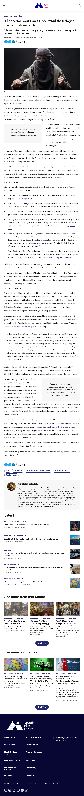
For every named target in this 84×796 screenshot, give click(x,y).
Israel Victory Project (12, 760)
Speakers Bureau (32, 744)
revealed (61, 367)
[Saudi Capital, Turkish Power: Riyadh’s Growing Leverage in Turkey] (75, 540)
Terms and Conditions (34, 752)
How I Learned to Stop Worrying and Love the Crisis (25, 581)
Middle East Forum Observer (15, 522)
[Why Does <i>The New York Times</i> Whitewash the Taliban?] (75, 526)
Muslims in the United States (38, 471)
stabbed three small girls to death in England (54, 427)
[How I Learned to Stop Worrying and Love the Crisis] (75, 583)
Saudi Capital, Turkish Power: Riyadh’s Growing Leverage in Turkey (31, 539)
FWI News (7, 550)
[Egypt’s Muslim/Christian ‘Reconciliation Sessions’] (16, 609)
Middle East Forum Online (13, 16)
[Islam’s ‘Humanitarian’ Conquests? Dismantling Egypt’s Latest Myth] (68, 609)
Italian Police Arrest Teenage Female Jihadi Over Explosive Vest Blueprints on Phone (34, 554)
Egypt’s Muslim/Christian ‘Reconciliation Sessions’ (14, 622)
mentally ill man (61, 214)
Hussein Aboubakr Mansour (23, 584)
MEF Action (8, 776)
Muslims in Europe (62, 471)
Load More (42, 643)
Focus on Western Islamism (10, 768)
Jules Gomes (19, 558)
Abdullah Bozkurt (72, 700)
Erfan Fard (18, 572)
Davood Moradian (20, 527)
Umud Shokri (19, 541)
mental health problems (24, 198)
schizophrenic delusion (36, 243)
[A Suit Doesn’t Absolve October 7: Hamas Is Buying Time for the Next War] (42, 664)
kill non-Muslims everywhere (25, 326)
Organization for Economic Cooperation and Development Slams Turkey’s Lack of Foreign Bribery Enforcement (67, 681)
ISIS (7, 471)
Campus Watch (9, 737)
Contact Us (30, 776)
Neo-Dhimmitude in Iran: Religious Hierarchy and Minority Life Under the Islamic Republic (33, 568)
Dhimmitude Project (12, 564)
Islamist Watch (9, 744)
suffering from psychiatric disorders (58, 257)
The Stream (37, 37)
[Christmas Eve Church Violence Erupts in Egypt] (42, 609)
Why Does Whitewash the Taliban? (26, 524)
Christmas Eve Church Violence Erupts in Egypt (40, 622)
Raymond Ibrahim (25, 37)
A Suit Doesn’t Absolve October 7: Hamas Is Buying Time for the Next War (41, 678)
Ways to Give (30, 760)
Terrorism (18, 471)
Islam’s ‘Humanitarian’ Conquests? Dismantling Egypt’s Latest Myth (66, 623)
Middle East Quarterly (33, 737)
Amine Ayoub (45, 690)
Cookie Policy (31, 768)
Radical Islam (11, 475)
